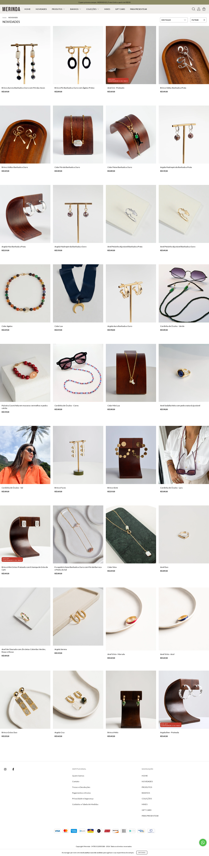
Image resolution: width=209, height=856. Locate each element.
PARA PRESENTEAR (138, 9)
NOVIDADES (41, 9)
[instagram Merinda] (5, 769)
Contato (75, 781)
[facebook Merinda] (13, 769)
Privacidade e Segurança (82, 798)
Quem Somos (78, 775)
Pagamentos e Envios (81, 793)
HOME (27, 9)
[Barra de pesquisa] (193, 9)
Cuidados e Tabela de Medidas (85, 804)
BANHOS (74, 9)
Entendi (141, 852)
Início (4, 17)
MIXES (107, 9)
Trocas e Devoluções (81, 787)
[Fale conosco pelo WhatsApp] (203, 842)
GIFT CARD (120, 9)
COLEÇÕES (91, 9)
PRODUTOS (57, 9)
